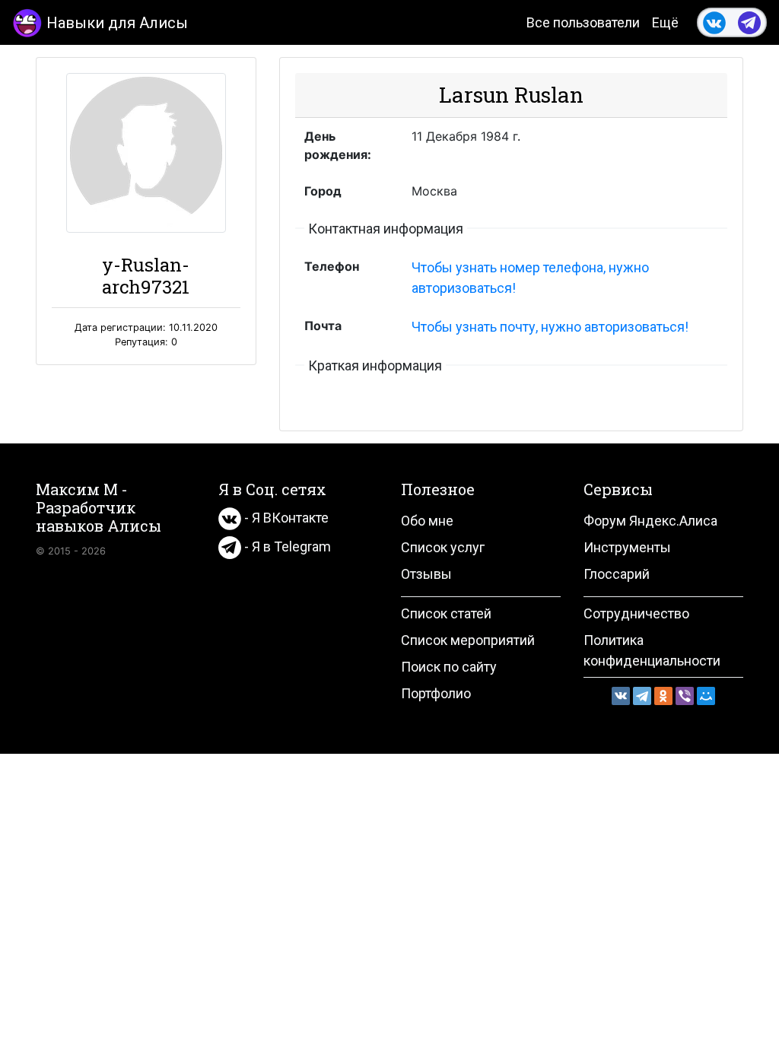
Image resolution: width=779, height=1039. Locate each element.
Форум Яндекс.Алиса (650, 521)
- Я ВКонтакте (285, 518)
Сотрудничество (636, 613)
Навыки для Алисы (117, 23)
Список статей (446, 613)
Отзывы (426, 574)
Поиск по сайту (449, 667)
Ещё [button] (665, 22)
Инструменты (627, 547)
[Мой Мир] (706, 696)
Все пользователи (583, 22)
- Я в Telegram (286, 546)
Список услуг (443, 547)
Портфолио (436, 693)
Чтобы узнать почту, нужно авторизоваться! (550, 327)
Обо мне (427, 521)
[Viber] (685, 696)
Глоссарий (616, 574)
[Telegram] (642, 696)
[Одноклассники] (663, 696)
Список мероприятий (468, 640)
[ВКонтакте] (621, 696)
